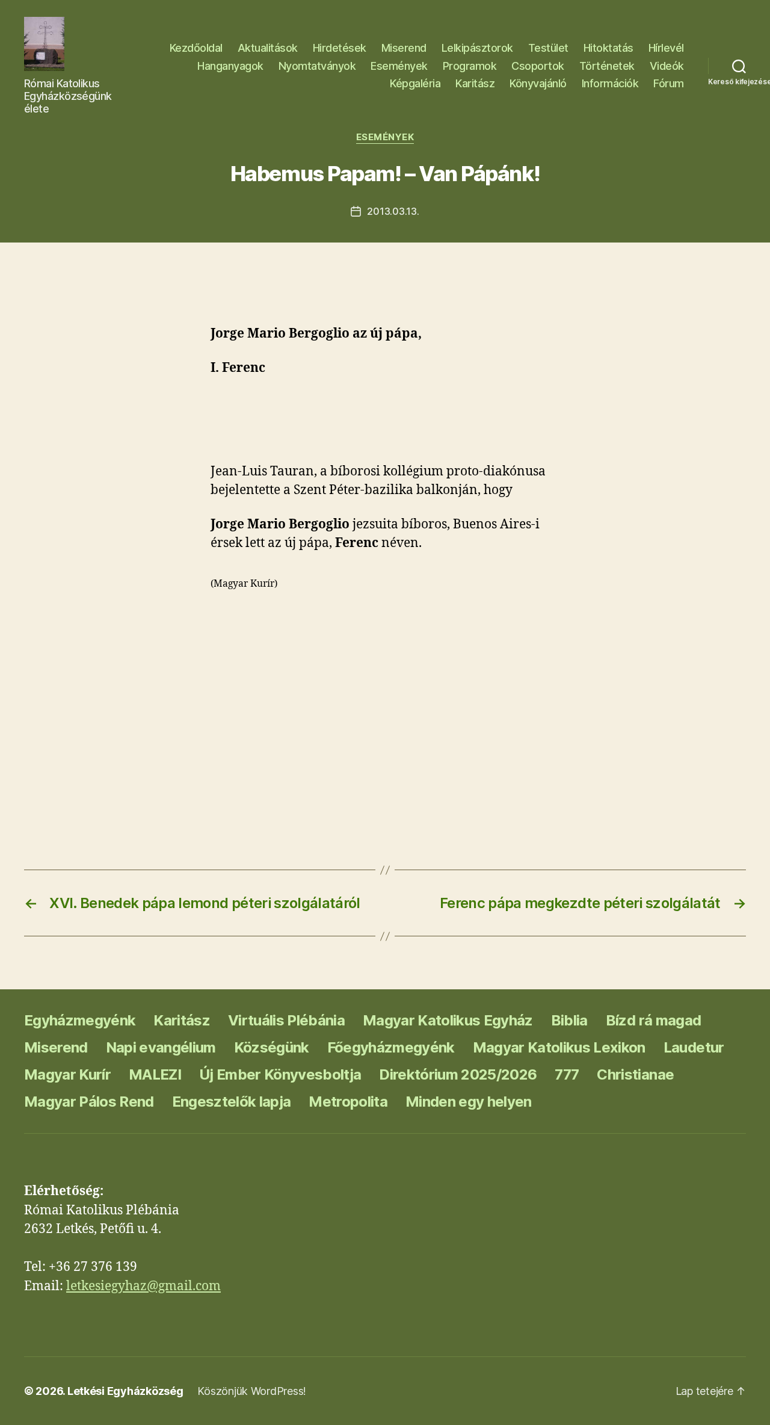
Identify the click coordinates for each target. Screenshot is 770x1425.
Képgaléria (415, 83)
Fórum (668, 83)
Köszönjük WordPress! (251, 1391)
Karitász (474, 83)
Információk (610, 83)
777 (567, 1074)
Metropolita (348, 1101)
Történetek (607, 66)
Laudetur (694, 1047)
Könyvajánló (538, 83)
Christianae (635, 1074)
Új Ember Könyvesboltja (280, 1074)
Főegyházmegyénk (391, 1047)
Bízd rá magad (653, 1020)
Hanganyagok (230, 66)
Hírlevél (666, 48)
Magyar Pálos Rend (89, 1101)
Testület (548, 48)
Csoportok (537, 66)
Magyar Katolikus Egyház (448, 1020)
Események (399, 66)
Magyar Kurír (67, 1074)
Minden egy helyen (468, 1101)
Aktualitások (268, 48)
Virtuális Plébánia (286, 1020)
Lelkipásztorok (477, 48)
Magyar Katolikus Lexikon (559, 1047)
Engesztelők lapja (231, 1101)
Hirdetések (339, 48)
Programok (470, 66)
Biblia (569, 1020)
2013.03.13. (393, 211)
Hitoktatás (608, 48)
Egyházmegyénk (79, 1020)
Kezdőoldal (196, 48)
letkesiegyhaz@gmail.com (143, 1286)
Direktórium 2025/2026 (458, 1074)
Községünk (271, 1047)
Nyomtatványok (317, 66)
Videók (667, 66)
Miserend (404, 48)
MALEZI (155, 1074)
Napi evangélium (161, 1047)
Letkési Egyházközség (125, 1391)
